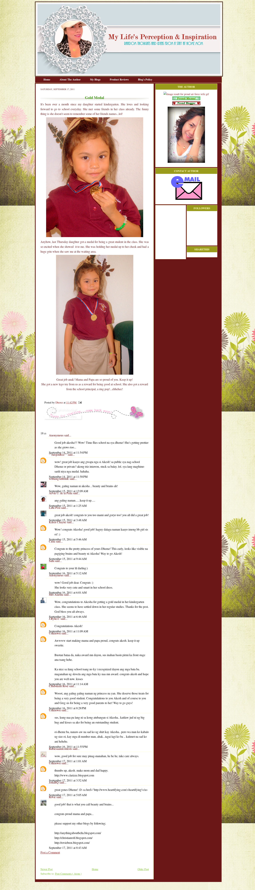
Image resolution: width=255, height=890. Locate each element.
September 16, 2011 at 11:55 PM (68, 747)
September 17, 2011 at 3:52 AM (68, 780)
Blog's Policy (145, 79)
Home (47, 79)
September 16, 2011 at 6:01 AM (68, 592)
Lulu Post (55, 508)
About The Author (70, 79)
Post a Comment (50, 852)
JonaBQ (54, 782)
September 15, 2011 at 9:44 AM (68, 559)
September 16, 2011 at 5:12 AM (68, 573)
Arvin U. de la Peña (61, 493)
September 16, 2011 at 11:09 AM (68, 631)
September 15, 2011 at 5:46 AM (68, 539)
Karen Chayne (58, 522)
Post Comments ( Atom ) (68, 873)
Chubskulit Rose (59, 686)
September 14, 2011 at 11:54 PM (68, 452)
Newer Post (47, 869)
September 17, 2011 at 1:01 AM (68, 761)
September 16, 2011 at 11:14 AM (68, 684)
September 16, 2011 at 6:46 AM (68, 616)
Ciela (52, 541)
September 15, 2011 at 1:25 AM (68, 506)
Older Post (143, 869)
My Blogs (95, 79)
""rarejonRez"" (58, 454)
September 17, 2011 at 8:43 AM (68, 848)
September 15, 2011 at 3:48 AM (68, 520)
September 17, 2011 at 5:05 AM (68, 795)
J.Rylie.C (54, 619)
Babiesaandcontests (61, 749)
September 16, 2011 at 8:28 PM (67, 708)
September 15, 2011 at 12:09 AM (68, 491)
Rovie (52, 797)
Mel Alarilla (56, 594)
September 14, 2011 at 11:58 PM (68, 476)
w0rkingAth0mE (59, 479)
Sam (52, 561)
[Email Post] (79, 402)
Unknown (55, 633)
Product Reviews (119, 79)
